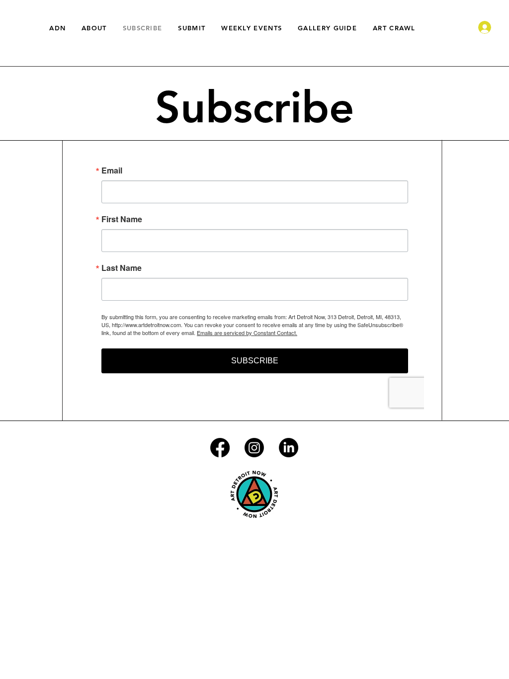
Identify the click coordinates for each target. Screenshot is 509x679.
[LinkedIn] (288, 447)
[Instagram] (254, 447)
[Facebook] (220, 447)
